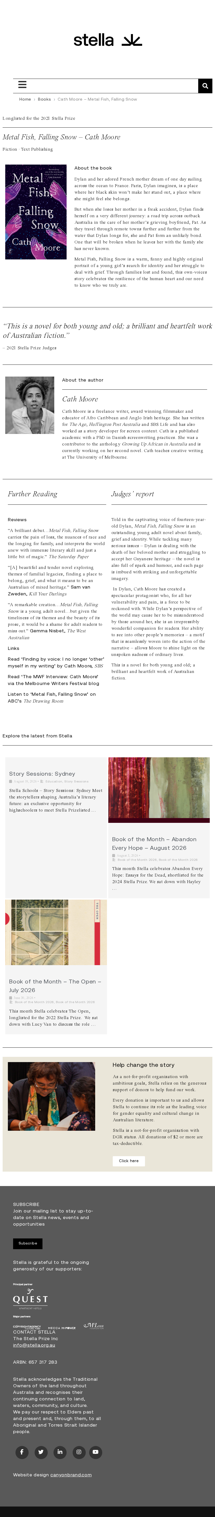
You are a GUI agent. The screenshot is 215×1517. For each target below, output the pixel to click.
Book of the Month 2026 (137, 860)
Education (54, 781)
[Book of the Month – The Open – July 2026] (56, 932)
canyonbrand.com (71, 1475)
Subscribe (28, 1244)
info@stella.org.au (34, 1345)
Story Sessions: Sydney (42, 774)
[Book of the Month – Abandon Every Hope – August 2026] (159, 790)
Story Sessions (76, 781)
